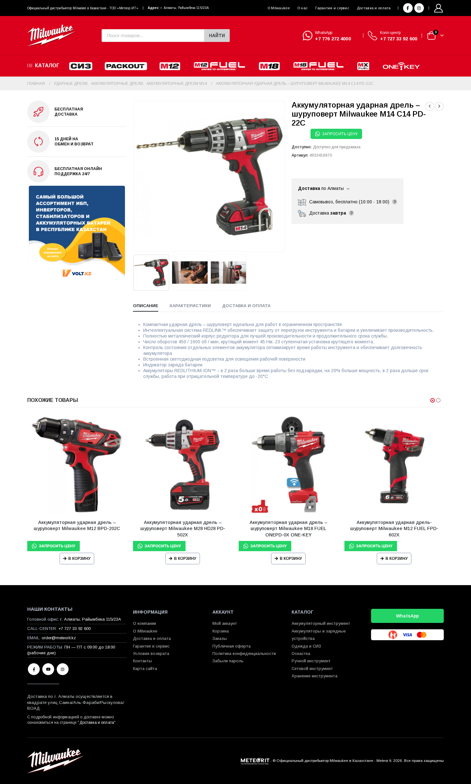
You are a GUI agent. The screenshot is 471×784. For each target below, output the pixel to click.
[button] (134, 176)
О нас (302, 8)
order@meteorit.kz (59, 637)
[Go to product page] (77, 464)
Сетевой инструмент (312, 668)
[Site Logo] (51, 36)
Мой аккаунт (224, 623)
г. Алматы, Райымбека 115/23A (185, 8)
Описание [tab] (145, 305)
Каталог (47, 65)
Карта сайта (145, 668)
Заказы (219, 638)
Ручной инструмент (311, 660)
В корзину (79, 558)
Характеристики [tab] (190, 305)
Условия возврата (151, 653)
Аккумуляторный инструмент (321, 623)
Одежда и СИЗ (306, 646)
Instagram (63, 669)
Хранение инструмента (314, 676)
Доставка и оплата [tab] (246, 305)
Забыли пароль (228, 660)
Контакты (142, 660)
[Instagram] (419, 8)
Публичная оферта (231, 646)
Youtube (48, 669)
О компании (144, 623)
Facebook (34, 669)
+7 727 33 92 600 (398, 38)
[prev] (429, 106)
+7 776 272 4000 (333, 38)
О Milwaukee (279, 8)
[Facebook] (408, 8)
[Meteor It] (255, 760)
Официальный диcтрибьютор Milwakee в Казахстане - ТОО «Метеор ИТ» (82, 8)
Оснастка (301, 653)
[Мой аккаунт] (439, 8)
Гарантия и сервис (332, 8)
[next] (439, 106)
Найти (217, 35)
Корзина (220, 631)
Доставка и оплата (374, 8)
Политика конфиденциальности (244, 653)
